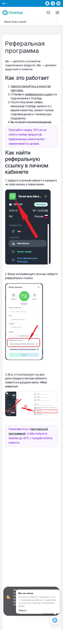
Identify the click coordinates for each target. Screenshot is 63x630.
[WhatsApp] (47, 3)
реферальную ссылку (39, 94)
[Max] (58, 3)
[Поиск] (48, 12)
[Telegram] (53, 3)
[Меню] (57, 13)
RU (4, 3)
